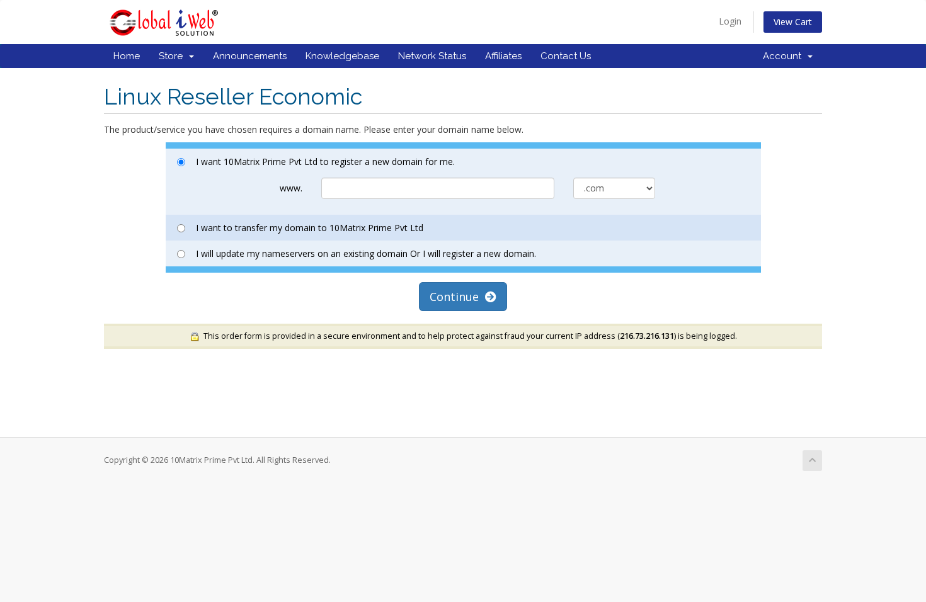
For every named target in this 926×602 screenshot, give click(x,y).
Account (784, 56)
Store (173, 56)
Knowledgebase (342, 56)
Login (730, 21)
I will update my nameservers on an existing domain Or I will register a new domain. (366, 253)
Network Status (432, 56)
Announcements (250, 56)
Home (126, 56)
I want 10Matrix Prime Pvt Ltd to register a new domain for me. (325, 162)
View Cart (793, 22)
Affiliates (503, 56)
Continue (457, 296)
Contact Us (565, 56)
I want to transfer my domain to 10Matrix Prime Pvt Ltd (309, 228)
